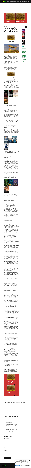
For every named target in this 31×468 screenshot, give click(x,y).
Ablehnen (22, 465)
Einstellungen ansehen (27, 465)
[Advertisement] (15, 7)
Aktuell (7, 34)
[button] (29, 460)
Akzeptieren (17, 465)
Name (4, 447)
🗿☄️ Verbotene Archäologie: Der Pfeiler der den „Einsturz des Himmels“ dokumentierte (24, 60)
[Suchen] (26, 27)
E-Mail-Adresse (5, 450)
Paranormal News (10, 34)
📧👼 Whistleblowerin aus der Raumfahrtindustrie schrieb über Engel (24, 47)
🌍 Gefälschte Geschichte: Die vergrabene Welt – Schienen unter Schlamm (24, 51)
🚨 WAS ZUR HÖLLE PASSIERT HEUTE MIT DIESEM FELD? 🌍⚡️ (24, 56)
